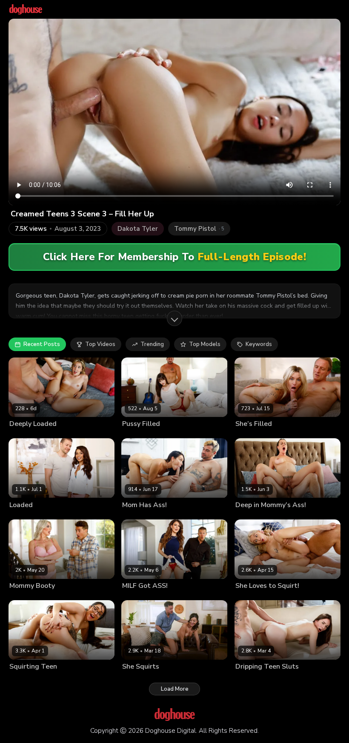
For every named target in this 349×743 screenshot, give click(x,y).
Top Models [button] (204, 344)
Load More (175, 689)
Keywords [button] (259, 344)
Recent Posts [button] (41, 344)
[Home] (26, 9)
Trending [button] (152, 344)
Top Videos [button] (100, 344)
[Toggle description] (174, 318)
